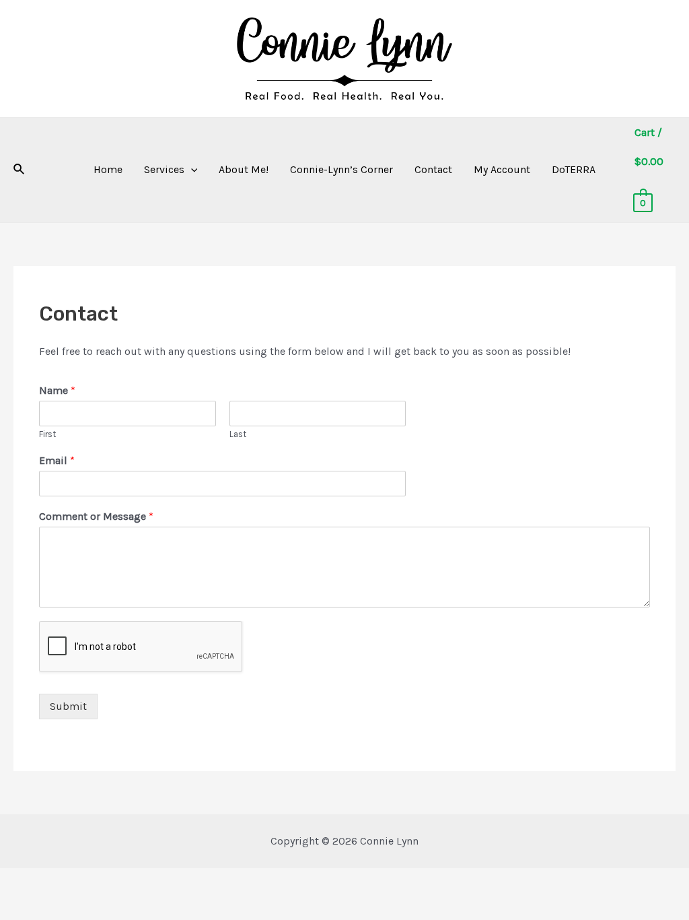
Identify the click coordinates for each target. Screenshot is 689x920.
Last (237, 434)
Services (164, 169)
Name (57, 390)
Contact (433, 169)
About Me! (243, 169)
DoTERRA (573, 169)
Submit (68, 706)
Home (108, 169)
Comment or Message (96, 516)
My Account (502, 169)
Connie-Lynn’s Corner (341, 169)
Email (57, 460)
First (47, 434)
